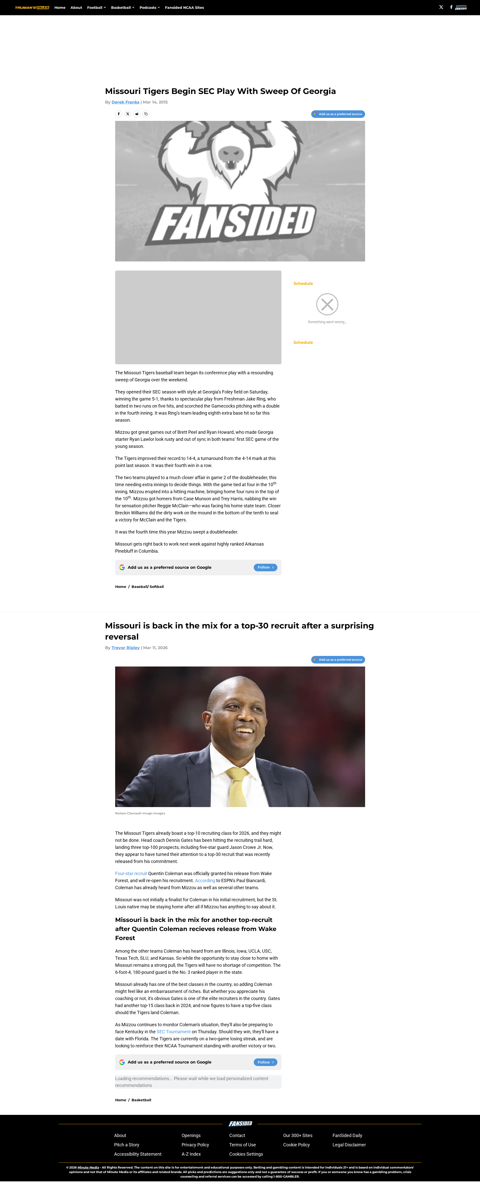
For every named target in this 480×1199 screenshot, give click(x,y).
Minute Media (88, 1167)
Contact (237, 1135)
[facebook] (451, 7)
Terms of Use (242, 1144)
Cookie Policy (296, 1144)
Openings (191, 1135)
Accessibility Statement (138, 1154)
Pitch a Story (126, 1144)
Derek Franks (126, 102)
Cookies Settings (246, 1154)
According (204, 880)
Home (60, 7)
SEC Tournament (174, 1031)
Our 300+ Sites (297, 1135)
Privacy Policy (195, 1144)
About (76, 7)
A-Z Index (191, 1154)
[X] (441, 7)
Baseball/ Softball (148, 586)
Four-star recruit (131, 873)
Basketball (141, 1100)
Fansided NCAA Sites (184, 7)
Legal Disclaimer (349, 1144)
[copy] (145, 113)
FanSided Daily (347, 1135)
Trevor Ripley (126, 647)
